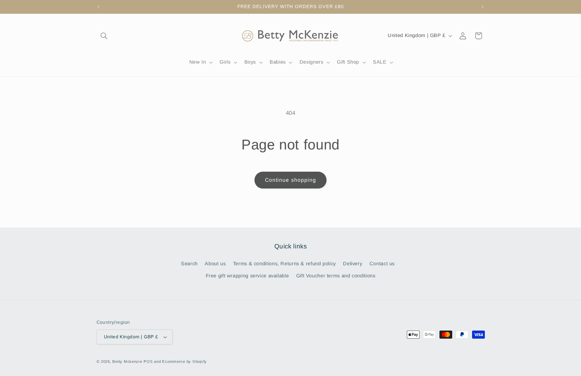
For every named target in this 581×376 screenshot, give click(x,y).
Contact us (382, 263)
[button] (104, 35)
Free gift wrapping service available (247, 275)
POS (148, 362)
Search (189, 263)
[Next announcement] (482, 6)
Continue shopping (290, 180)
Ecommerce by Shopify (184, 362)
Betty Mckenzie (127, 362)
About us (215, 263)
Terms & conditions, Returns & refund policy (284, 263)
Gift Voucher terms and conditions (336, 275)
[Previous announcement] (98, 6)
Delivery (352, 263)
